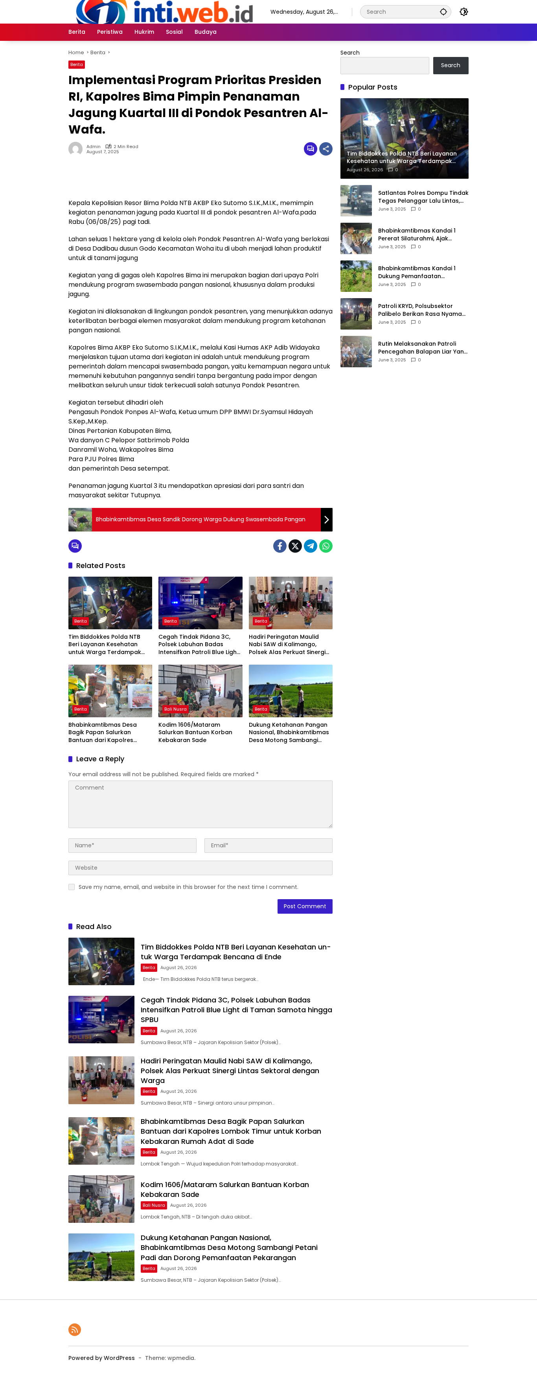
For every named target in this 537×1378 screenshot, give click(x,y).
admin (93, 147)
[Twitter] (295, 546)
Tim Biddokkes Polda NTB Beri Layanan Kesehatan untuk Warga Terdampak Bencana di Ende (104, 644)
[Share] (326, 149)
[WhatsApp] (326, 546)
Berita (76, 64)
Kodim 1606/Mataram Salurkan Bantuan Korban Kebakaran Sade (195, 732)
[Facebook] (280, 546)
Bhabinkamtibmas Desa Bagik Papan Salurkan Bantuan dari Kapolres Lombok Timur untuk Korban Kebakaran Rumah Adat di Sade (108, 732)
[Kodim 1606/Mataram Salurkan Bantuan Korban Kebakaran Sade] (200, 691)
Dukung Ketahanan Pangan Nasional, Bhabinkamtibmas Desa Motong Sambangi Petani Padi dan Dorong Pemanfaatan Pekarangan (289, 732)
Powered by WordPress (101, 1358)
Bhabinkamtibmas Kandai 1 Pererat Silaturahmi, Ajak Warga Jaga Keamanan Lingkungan (417, 234)
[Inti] (161, 11)
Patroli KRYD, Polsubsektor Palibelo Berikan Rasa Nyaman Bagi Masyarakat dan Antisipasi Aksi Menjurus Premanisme (421, 310)
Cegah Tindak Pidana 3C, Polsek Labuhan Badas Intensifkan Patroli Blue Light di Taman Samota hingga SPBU (198, 644)
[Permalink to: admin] (77, 149)
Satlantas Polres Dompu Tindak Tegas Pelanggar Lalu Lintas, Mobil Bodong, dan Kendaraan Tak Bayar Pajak (423, 197)
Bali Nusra (175, 709)
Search (350, 53)
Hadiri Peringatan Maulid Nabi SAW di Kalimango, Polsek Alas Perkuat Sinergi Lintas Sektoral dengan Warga (287, 644)
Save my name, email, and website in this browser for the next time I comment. (188, 887)
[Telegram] (310, 546)
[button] (443, 11)
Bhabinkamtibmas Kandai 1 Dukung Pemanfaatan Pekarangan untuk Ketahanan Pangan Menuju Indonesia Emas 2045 (423, 272)
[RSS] (74, 1329)
